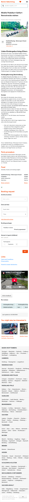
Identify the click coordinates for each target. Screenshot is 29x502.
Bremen (4, 449)
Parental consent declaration (9, 264)
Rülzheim (22, 391)
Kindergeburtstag (8, 304)
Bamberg (4, 442)
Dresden (9, 418)
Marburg (9, 457)
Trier (9, 389)
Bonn (10, 382)
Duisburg (4, 380)
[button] (7, 35)
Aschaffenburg (12, 442)
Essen (25, 378)
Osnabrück (18, 368)
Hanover (4, 368)
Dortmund (19, 378)
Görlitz (9, 420)
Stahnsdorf (19, 411)
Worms (24, 389)
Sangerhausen (24, 488)
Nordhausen (21, 430)
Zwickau (23, 418)
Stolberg (9, 492)
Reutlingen (5, 355)
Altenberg (15, 420)
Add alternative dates (7, 219)
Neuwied (4, 391)
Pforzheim (23, 353)
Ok (23, 496)
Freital (10, 422)
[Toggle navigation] (26, 1)
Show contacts (5, 182)
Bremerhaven (11, 449)
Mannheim (12, 351)
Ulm (18, 353)
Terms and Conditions (7, 259)
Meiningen (5, 432)
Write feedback (6, 295)
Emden (16, 488)
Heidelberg (5, 353)
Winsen (19, 470)
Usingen (26, 457)
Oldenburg (11, 476)
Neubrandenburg (6, 478)
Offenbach (25, 456)
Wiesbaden (5, 456)
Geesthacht (21, 468)
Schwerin (18, 476)
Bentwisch (17, 408)
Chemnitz (16, 418)
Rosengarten (12, 362)
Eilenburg (22, 420)
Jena (12, 428)
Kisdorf (4, 470)
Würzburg (4, 440)
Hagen (23, 439)
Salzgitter (4, 370)
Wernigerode (5, 490)
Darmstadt (18, 456)
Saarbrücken (5, 399)
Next (25, 251)
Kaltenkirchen (11, 470)
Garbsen (17, 372)
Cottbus (10, 408)
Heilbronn (12, 353)
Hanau (3, 457)
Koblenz (4, 389)
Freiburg (25, 351)
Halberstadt (14, 490)
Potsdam (4, 408)
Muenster (4, 382)
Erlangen (19, 440)
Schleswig (4, 468)
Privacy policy (5, 261)
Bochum (10, 380)
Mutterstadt (5, 392)
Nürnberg (10, 439)
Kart (19, 307)
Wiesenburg (5, 411)
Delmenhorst (5, 372)
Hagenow (10, 480)
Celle (12, 372)
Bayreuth (25, 440)
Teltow (12, 411)
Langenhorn (20, 362)
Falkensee (4, 410)
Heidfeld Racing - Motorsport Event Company (16, 41)
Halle (3, 488)
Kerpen (10, 391)
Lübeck (7, 466)
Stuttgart (4, 351)
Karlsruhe (18, 351)
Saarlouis (11, 401)
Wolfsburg (26, 368)
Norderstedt (21, 466)
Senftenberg (12, 410)
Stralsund (15, 478)
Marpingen (5, 401)
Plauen (3, 420)
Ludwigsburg (13, 355)
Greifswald (23, 478)
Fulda (15, 457)
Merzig (22, 399)
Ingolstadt (12, 440)
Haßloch (16, 391)
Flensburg (14, 466)
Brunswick (11, 368)
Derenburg (16, 492)
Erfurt (3, 428)
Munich (4, 439)
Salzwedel (22, 490)
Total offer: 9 (9, 46)
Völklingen (19, 401)
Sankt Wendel (14, 399)
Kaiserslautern (16, 389)
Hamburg (4, 362)
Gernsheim (5, 459)
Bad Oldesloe (12, 468)
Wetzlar (20, 457)
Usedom (4, 480)
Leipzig (4, 418)
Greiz (9, 430)
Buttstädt (24, 428)
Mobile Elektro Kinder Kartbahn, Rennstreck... (7, 337)
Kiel (3, 466)
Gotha (14, 430)
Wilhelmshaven (21, 370)
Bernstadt (4, 422)
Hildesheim (12, 370)
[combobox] (15, 5)
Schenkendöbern (22, 410)
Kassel (11, 456)
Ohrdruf (4, 430)
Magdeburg (9, 488)
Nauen (24, 408)
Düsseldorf (11, 378)
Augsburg (17, 439)
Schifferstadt (14, 392)
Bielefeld (24, 380)
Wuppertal (17, 380)
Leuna (3, 492)
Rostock (4, 476)
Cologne (4, 378)
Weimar (18, 428)
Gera (8, 428)
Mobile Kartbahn (8, 307)
